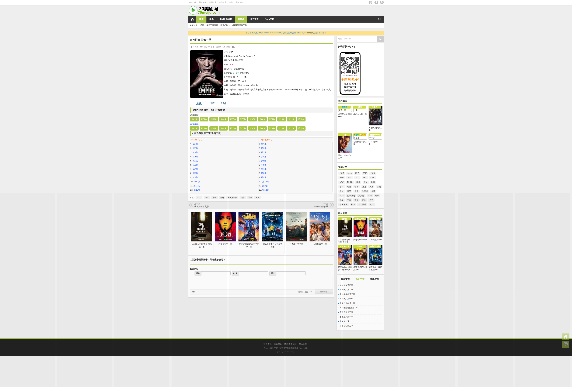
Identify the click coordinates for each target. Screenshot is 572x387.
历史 (364, 187)
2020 (342, 178)
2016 (349, 173)
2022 (357, 178)
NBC (342, 182)
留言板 (241, 19)
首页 (192, 19)
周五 (371, 187)
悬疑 (341, 191)
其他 (358, 182)
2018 (365, 173)
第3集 (195, 152)
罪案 (341, 200)
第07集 (253, 119)
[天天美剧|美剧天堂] (205, 7)
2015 (342, 173)
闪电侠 (195, 47)
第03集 (214, 119)
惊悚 (356, 191)
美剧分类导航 (226, 19)
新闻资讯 (222, 2)
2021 (349, 178)
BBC (365, 178)
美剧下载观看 (212, 25)
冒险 (366, 182)
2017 (357, 173)
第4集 (195, 156)
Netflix (350, 182)
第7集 (195, 169)
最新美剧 (239, 2)
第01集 (194, 119)
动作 (341, 187)
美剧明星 (212, 2)
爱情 (373, 191)
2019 (373, 173)
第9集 (195, 177)
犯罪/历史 (224, 25)
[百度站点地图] (376, 2)
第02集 (204, 119)
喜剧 (379, 187)
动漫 (349, 187)
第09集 (272, 119)
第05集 (233, 119)
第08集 (262, 119)
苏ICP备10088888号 (285, 352)
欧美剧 (365, 191)
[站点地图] (370, 2)
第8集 (195, 173)
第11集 (291, 119)
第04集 (223, 119)
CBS (372, 178)
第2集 (195, 148)
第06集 (243, 119)
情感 (349, 191)
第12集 (301, 119)
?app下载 (192, 2)
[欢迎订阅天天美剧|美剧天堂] (382, 2)
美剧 (201, 19)
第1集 (195, 144)
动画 (356, 187)
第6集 (195, 165)
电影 (231, 2)
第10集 (282, 119)
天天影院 (311, 33)
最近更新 (202, 2)
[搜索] (380, 19)
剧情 (373, 182)
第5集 (195, 161)
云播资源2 (194, 124)
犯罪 (341, 195)
